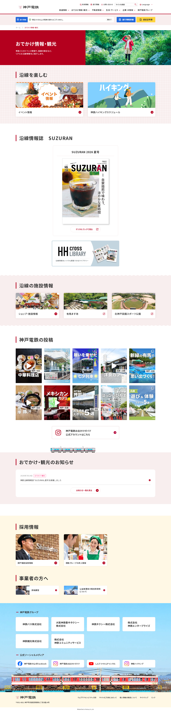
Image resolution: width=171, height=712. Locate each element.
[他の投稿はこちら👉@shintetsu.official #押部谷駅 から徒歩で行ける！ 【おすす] (85, 402)
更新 (108, 20)
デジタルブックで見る (84, 229)
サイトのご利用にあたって (108, 697)
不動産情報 (96, 10)
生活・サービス (112, 10)
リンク (153, 697)
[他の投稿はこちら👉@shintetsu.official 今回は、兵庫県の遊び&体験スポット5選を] (142, 402)
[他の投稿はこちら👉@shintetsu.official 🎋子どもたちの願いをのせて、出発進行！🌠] (85, 365)
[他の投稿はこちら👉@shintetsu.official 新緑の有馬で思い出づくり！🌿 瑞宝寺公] (142, 365)
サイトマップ (144, 697)
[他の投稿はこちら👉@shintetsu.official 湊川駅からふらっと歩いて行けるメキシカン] (57, 402)
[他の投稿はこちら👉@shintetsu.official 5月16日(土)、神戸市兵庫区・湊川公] (114, 402)
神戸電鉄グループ (145, 10)
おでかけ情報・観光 (79, 10)
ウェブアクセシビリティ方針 (87, 697)
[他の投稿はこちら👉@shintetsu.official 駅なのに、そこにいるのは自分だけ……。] (57, 365)
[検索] (135, 4)
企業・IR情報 (128, 10)
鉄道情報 (63, 10)
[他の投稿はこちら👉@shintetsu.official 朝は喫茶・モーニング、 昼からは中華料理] (29, 365)
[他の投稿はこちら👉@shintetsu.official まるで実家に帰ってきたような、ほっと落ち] (114, 365)
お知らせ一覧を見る (84, 490)
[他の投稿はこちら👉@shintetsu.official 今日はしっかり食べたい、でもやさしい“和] (29, 402)
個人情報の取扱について (128, 697)
